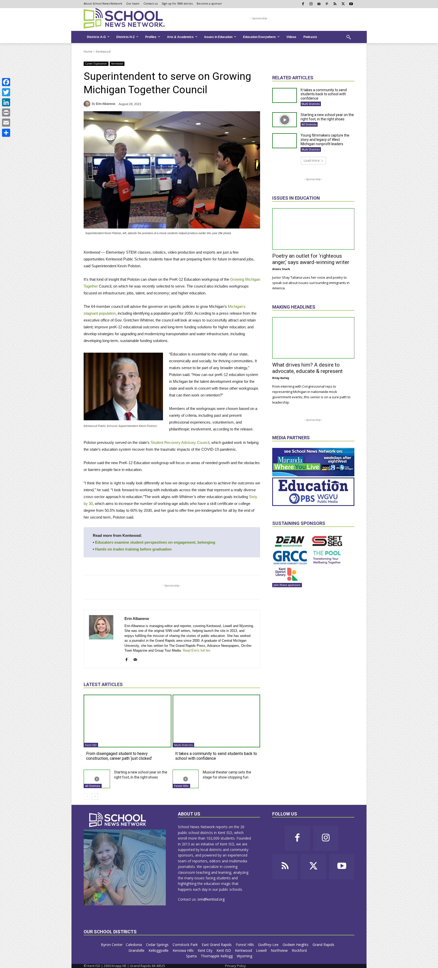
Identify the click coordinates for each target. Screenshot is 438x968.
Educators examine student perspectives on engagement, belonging (155, 542)
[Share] (6, 133)
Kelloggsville (159, 950)
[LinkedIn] (6, 102)
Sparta (192, 956)
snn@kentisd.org (211, 899)
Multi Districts (183, 745)
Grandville (137, 950)
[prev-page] (87, 796)
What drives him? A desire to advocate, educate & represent (307, 368)
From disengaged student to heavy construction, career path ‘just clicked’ (119, 756)
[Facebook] (6, 82)
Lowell (262, 950)
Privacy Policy (235, 965)
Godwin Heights (296, 944)
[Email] (6, 123)
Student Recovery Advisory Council (180, 442)
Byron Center (112, 944)
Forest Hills (181, 786)
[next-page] (95, 796)
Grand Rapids (324, 944)
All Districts (92, 786)
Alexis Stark (281, 269)
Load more (312, 160)
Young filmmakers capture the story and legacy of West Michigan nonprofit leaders (325, 139)
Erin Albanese (105, 103)
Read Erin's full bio (196, 650)
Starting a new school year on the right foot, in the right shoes (327, 117)
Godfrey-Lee (269, 944)
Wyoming (244, 956)
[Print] (6, 112)
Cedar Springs (158, 944)
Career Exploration (96, 63)
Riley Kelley (280, 378)
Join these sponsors (287, 585)
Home (88, 51)
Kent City (205, 950)
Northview (280, 950)
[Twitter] (6, 92)
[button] (348, 37)
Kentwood (103, 51)
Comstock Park (186, 944)
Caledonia (134, 944)
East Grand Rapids (217, 944)
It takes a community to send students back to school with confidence (216, 756)
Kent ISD (91, 745)
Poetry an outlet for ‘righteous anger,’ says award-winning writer (310, 259)
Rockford (300, 950)
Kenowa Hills (184, 950)
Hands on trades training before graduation (133, 549)
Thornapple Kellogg (217, 956)
